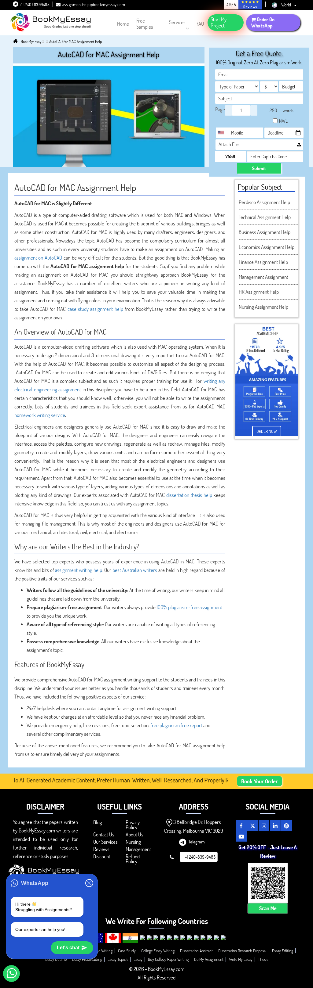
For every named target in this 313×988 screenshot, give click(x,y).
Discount (101, 856)
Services (177, 22)
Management (138, 849)
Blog (97, 822)
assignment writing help (78, 569)
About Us (134, 834)
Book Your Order (259, 781)
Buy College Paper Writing (168, 959)
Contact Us (103, 834)
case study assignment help (95, 308)
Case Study (127, 951)
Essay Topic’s (118, 959)
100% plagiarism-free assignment (189, 607)
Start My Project (218, 22)
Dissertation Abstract (196, 951)
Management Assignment (263, 276)
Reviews (101, 849)
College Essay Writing (158, 951)
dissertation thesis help (189, 494)
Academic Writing (98, 951)
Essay (138, 959)
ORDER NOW (266, 431)
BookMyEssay (31, 41)
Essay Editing (282, 951)
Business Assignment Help (264, 231)
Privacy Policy (133, 825)
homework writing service (39, 415)
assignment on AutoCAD (38, 257)
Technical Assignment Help (265, 217)
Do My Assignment (208, 959)
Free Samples (144, 23)
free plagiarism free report (176, 725)
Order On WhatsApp (263, 22)
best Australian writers (134, 569)
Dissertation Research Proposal (242, 951)
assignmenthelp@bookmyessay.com (93, 4)
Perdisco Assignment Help (264, 202)
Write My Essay (240, 959)
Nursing (133, 841)
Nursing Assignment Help (263, 306)
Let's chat (68, 947)
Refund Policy (133, 859)
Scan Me (268, 908)
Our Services (105, 841)
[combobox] (222, 133)
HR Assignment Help (259, 291)
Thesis (263, 959)
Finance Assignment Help (263, 261)
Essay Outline (56, 959)
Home (123, 23)
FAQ (200, 23)
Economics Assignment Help (266, 246)
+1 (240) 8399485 (34, 4)
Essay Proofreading (87, 959)
